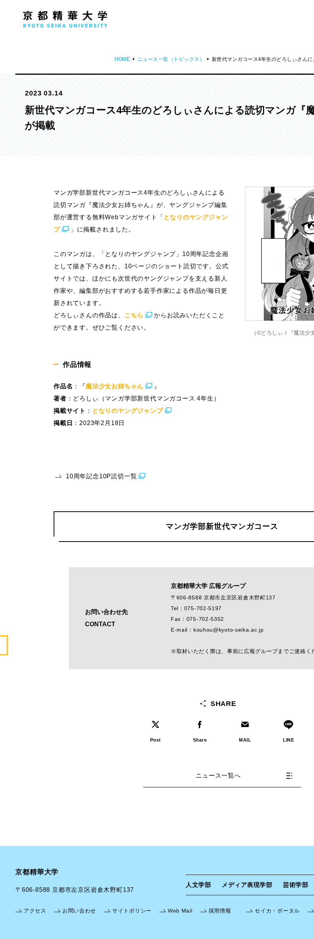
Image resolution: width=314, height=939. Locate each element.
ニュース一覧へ (218, 775)
